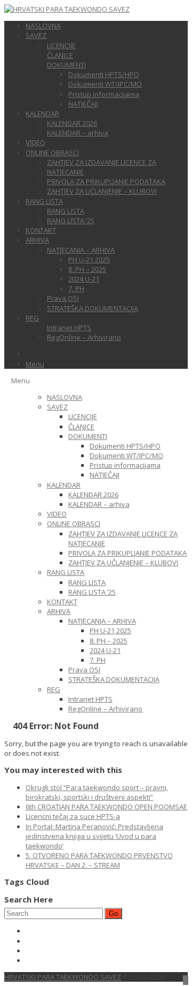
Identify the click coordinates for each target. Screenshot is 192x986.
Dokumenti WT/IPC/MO (105, 84)
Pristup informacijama (103, 94)
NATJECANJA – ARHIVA (81, 250)
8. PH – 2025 (87, 269)
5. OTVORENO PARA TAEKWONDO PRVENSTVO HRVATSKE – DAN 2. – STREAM (99, 860)
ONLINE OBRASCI (52, 152)
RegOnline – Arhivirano (84, 337)
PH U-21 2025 (89, 259)
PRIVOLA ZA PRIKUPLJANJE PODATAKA (106, 181)
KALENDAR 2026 (72, 123)
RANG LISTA (44, 201)
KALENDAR (42, 113)
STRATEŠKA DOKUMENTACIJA (92, 308)
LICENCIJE (61, 45)
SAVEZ (36, 35)
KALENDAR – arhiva (77, 133)
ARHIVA (37, 240)
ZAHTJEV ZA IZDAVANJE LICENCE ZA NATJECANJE (101, 167)
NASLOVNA (43, 26)
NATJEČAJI (83, 104)
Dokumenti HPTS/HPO (103, 74)
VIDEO (35, 142)
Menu (35, 364)
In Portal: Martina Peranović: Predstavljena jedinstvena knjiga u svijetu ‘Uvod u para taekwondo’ (94, 836)
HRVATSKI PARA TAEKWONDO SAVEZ (62, 977)
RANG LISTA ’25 (70, 220)
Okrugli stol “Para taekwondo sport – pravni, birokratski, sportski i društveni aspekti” (97, 792)
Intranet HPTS (69, 327)
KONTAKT (41, 230)
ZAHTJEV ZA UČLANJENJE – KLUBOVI (102, 191)
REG (32, 318)
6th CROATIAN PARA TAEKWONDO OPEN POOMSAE (106, 806)
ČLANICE (60, 55)
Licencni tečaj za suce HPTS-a (73, 816)
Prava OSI (63, 298)
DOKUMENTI (66, 65)
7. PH (76, 288)
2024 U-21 (83, 279)
